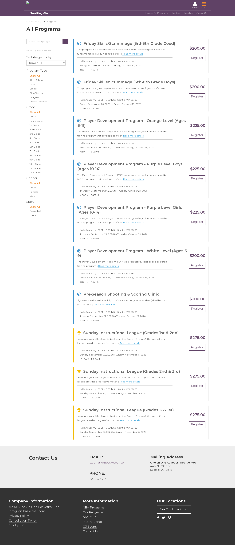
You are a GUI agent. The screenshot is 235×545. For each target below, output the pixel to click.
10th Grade (35, 164)
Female (34, 191)
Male (32, 196)
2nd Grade (35, 129)
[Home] (40, 2)
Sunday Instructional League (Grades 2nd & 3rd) (131, 371)
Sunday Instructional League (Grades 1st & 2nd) (131, 332)
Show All (35, 75)
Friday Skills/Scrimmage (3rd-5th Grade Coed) (129, 43)
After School (36, 80)
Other (33, 215)
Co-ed (33, 187)
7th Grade (35, 151)
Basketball (35, 211)
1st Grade (34, 125)
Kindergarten (37, 120)
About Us (201, 12)
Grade (31, 107)
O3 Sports (90, 526)
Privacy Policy (19, 516)
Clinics (33, 88)
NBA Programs (93, 507)
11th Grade (35, 168)
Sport (30, 202)
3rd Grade (35, 133)
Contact (176, 12)
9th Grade (35, 159)
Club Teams (36, 93)
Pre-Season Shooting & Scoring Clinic (121, 294)
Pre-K (33, 116)
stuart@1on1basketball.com (108, 462)
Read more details (132, 54)
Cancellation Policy (23, 520)
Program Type (37, 70)
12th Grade (35, 172)
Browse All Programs (156, 12)
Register (197, 58)
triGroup (25, 525)
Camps (34, 84)
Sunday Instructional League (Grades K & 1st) (128, 410)
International (92, 522)
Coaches (188, 12)
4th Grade (35, 138)
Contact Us (91, 531)
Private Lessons (38, 101)
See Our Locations (173, 509)
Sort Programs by (39, 57)
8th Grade (35, 155)
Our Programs (93, 512)
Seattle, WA (39, 13)
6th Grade (35, 146)
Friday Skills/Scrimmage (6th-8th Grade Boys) (129, 82)
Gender (32, 178)
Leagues (34, 97)
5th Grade (35, 142)
